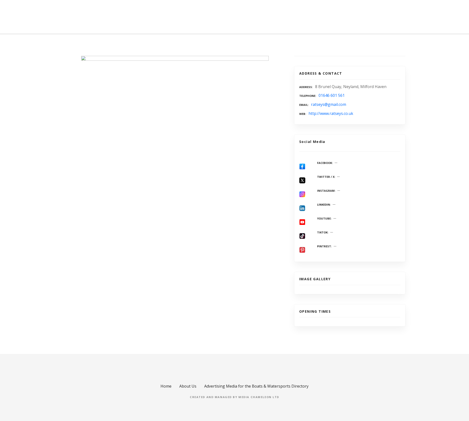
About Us (187, 386)
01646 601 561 (332, 95)
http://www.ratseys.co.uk (331, 113)
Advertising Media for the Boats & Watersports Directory (256, 386)
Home (165, 386)
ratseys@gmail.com (328, 104)
